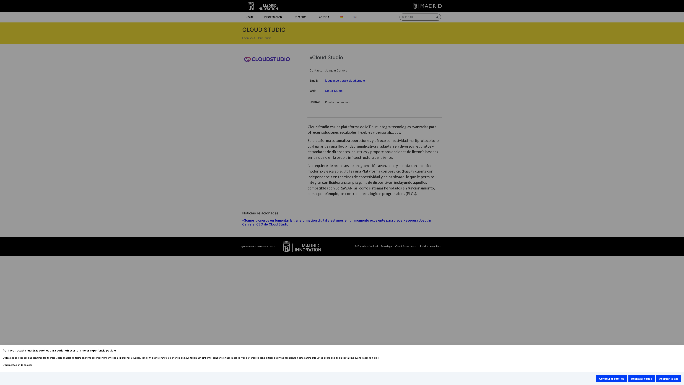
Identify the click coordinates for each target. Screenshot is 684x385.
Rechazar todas (641, 378)
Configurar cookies (611, 378)
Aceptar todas (668, 378)
